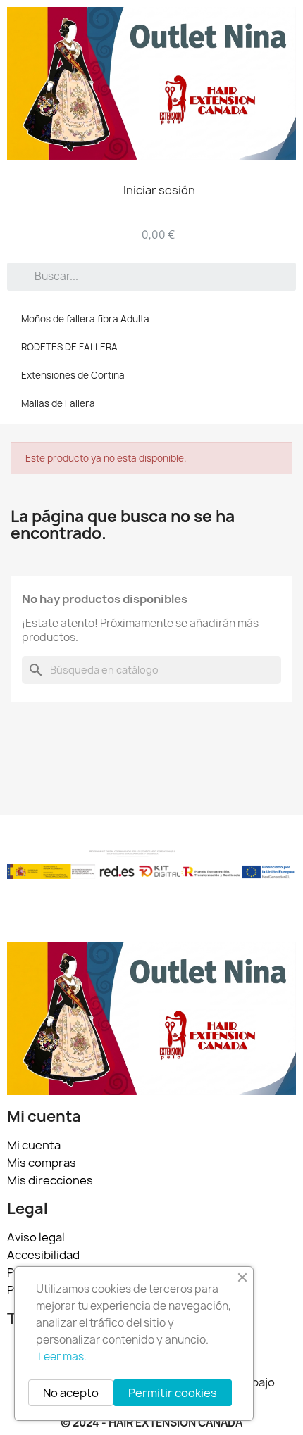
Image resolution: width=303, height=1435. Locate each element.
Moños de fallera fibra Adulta (85, 318)
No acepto (71, 1393)
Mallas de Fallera (58, 403)
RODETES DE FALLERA (69, 347)
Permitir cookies (172, 1393)
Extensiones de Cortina (73, 375)
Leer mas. (62, 1356)
